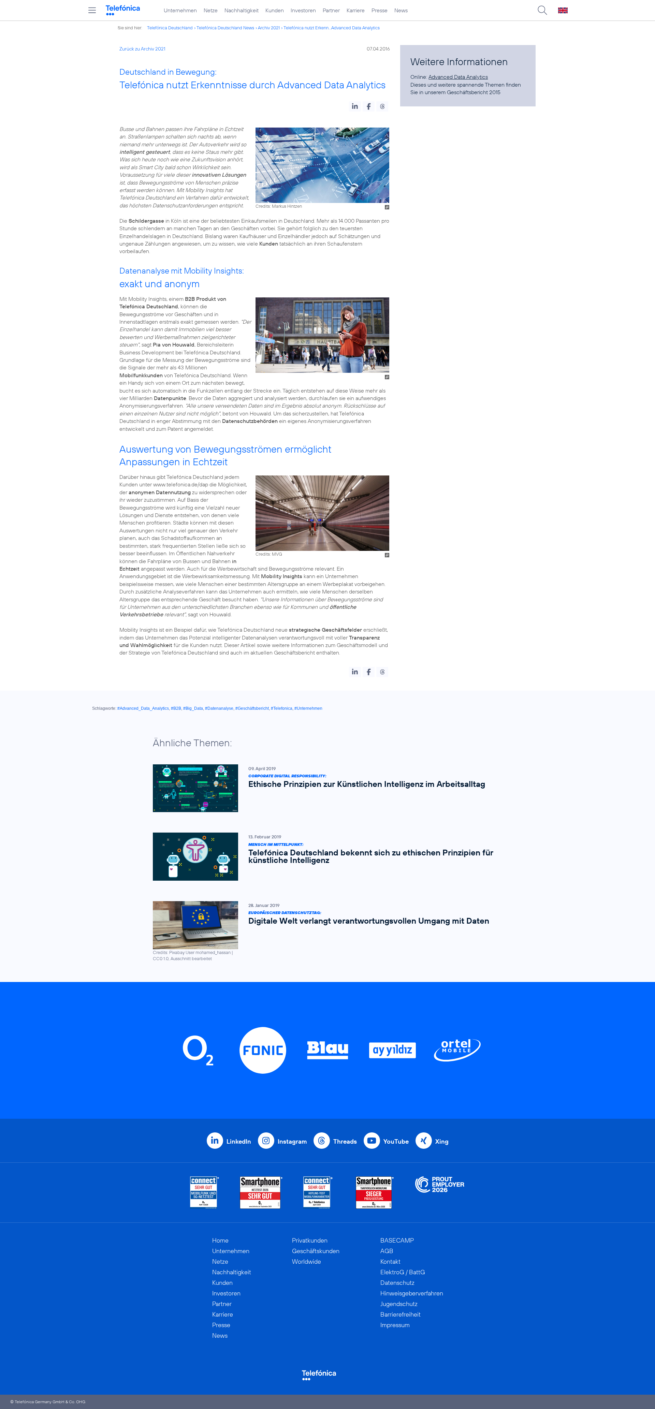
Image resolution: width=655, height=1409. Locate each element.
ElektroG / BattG (402, 1272)
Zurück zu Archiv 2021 (142, 49)
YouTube (396, 1141)
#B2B (176, 708)
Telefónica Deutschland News (225, 27)
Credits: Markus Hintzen (279, 206)
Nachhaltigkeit (241, 10)
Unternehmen (180, 10)
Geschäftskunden (315, 1251)
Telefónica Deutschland (170, 27)
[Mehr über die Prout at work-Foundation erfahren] (439, 1192)
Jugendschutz (399, 1304)
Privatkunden (310, 1240)
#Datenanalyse (219, 708)
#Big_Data (193, 708)
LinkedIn (239, 1141)
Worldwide (306, 1261)
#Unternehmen (308, 708)
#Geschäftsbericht (252, 708)
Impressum (395, 1325)
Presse (380, 10)
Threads (345, 1141)
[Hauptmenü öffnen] (92, 10)
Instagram (292, 1141)
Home (220, 1240)
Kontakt (390, 1261)
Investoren (303, 10)
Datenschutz (397, 1283)
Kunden (274, 10)
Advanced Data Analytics (458, 76)
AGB (386, 1251)
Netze (211, 10)
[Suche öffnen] (542, 10)
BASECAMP (397, 1240)
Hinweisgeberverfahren (411, 1293)
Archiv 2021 (269, 27)
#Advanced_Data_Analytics (143, 708)
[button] (355, 106)
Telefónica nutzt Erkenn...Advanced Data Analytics (331, 27)
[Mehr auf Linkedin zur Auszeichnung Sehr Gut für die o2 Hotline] (318, 1192)
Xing (442, 1141)
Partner (331, 10)
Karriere (356, 10)
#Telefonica (281, 708)
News (401, 10)
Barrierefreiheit (400, 1314)
